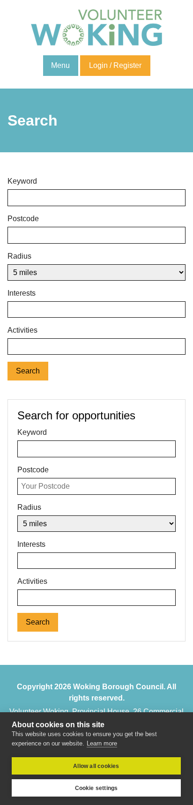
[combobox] (96, 309)
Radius (19, 256)
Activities (22, 330)
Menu (60, 65)
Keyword (22, 181)
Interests (21, 293)
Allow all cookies (96, 766)
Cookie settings (96, 788)
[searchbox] (13, 308)
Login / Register (115, 65)
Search (28, 371)
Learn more (102, 743)
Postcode (23, 219)
